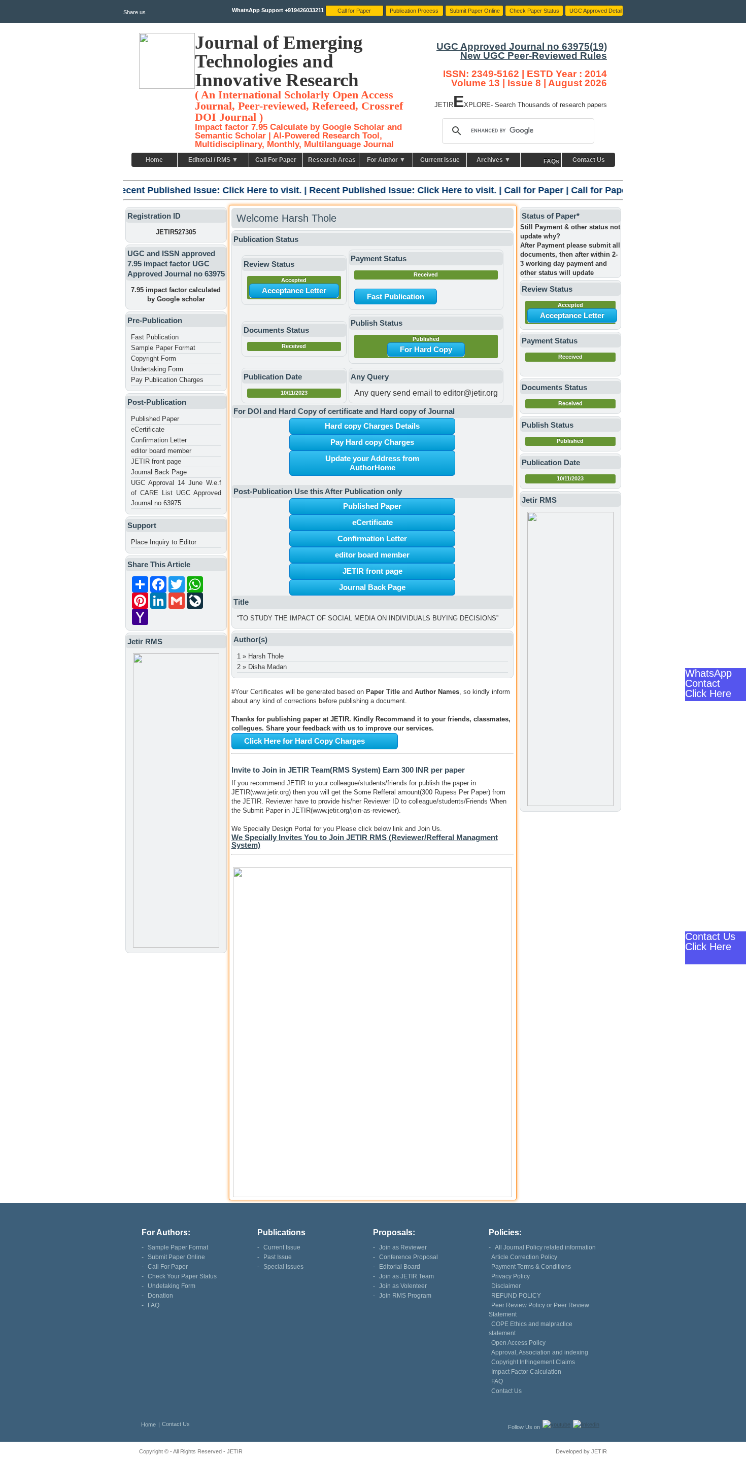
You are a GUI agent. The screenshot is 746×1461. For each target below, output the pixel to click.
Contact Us (588, 159)
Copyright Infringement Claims (533, 1362)
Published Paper (155, 419)
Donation (160, 1295)
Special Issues (283, 1266)
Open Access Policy (518, 1342)
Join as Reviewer (403, 1247)
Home (154, 159)
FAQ (153, 1305)
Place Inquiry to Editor (163, 542)
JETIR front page (156, 461)
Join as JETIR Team (406, 1276)
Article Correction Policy (524, 1257)
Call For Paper (275, 159)
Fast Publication (155, 337)
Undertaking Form (157, 369)
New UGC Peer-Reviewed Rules (533, 55)
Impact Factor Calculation (526, 1371)
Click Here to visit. (191, 190)
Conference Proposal (408, 1257)
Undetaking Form (171, 1286)
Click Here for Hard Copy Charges (304, 741)
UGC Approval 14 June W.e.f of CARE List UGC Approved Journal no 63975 (176, 493)
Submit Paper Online (176, 1257)
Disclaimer (506, 1286)
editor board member (161, 451)
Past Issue (277, 1257)
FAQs (551, 161)
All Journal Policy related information (545, 1247)
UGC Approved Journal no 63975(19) (521, 46)
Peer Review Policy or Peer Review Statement (539, 1310)
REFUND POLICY (516, 1295)
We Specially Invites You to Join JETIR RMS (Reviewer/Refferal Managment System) (364, 841)
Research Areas (332, 159)
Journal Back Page (159, 472)
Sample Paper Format (163, 348)
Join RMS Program (405, 1295)
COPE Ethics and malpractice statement (530, 1328)
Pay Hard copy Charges (372, 442)
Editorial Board (399, 1266)
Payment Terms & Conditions (531, 1266)
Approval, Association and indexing (539, 1352)
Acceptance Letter (294, 290)
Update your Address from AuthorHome (372, 463)
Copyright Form (153, 358)
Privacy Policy (510, 1276)
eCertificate (147, 429)
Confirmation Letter (159, 440)
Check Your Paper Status (182, 1276)
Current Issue (440, 159)
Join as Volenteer (403, 1286)
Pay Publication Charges (167, 380)
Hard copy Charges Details (372, 426)
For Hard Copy (426, 349)
